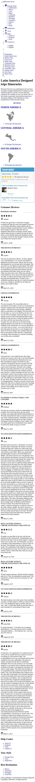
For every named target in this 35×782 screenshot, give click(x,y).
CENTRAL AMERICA (12, 128)
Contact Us (9, 42)
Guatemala (12, 15)
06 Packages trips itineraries (13, 165)
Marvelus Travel (10, 173)
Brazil (10, 25)
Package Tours (9, 757)
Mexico (11, 9)
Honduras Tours (10, 65)
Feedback (11, 37)
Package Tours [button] (10, 6)
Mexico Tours (9, 58)
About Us (12, 36)
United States (13, 8)
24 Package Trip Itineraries (13, 124)
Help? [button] (8, 34)
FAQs (10, 39)
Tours (8, 31)
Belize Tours (8, 61)
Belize (10, 13)
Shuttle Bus (9, 28)
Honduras (12, 17)
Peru (10, 24)
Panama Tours (9, 70)
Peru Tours (8, 72)
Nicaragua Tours (10, 67)
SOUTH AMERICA (11, 148)
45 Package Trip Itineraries (13, 144)
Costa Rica (12, 20)
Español (11, 47)
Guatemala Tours (10, 63)
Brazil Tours (8, 74)
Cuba (10, 11)
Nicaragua (12, 18)
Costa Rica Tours (10, 68)
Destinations (8, 54)
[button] (17, 103)
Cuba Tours (8, 59)
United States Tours (11, 56)
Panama (11, 22)
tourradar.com (32, 212)
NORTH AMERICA (11, 107)
